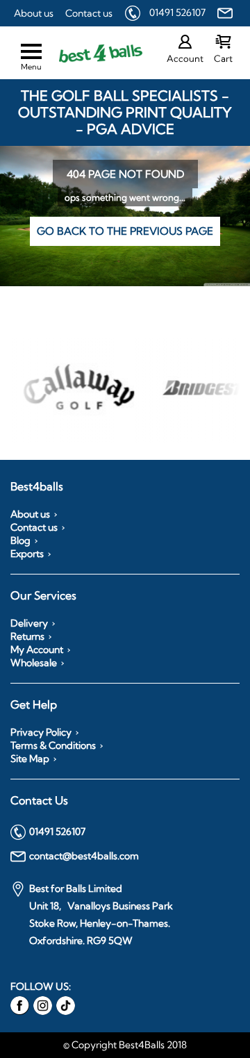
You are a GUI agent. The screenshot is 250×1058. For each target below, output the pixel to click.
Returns (27, 636)
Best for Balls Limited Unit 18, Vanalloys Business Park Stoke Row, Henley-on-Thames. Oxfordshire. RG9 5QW (101, 914)
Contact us (88, 13)
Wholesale (33, 663)
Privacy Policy (41, 732)
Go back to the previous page (125, 231)
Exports (27, 554)
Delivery (29, 623)
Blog (20, 540)
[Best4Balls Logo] (88, 53)
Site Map (29, 758)
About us (33, 13)
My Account (36, 649)
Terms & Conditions (53, 745)
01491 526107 (177, 12)
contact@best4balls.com (84, 856)
